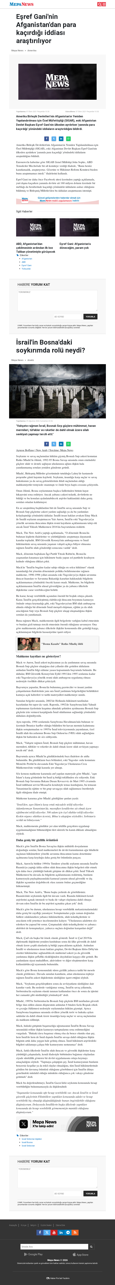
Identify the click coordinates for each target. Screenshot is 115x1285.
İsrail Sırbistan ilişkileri (32, 1139)
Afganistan (27, 258)
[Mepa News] (21, 4)
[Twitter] (54, 138)
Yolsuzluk (26, 269)
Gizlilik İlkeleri (46, 1225)
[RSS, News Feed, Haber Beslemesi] (75, 1232)
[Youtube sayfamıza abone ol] (54, 1232)
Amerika (31, 50)
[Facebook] (46, 138)
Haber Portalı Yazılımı (59, 1278)
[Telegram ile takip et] (68, 1232)
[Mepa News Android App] (33, 1254)
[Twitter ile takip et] (46, 1232)
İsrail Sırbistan (28, 1145)
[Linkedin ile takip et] (61, 1232)
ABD (24, 262)
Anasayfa (13, 1225)
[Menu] (104, 4)
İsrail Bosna (27, 1142)
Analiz (30, 360)
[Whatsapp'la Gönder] (68, 138)
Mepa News (17, 50)
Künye (23, 1225)
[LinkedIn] (61, 138)
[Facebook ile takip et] (39, 1232)
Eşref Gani (26, 265)
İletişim (33, 1225)
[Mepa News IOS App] (81, 1254)
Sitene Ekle (60, 1225)
